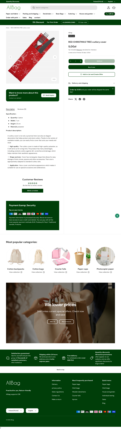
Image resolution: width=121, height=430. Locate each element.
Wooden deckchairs (79, 392)
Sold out (99, 61)
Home (7, 27)
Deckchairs (47, 14)
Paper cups (83, 269)
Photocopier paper (105, 269)
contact (37, 18)
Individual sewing (108, 396)
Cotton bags (38, 269)
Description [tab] (10, 109)
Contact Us (56, 396)
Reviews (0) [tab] (22, 109)
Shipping (79, 50)
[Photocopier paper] (105, 256)
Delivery (55, 384)
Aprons (74, 399)
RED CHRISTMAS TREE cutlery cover (20, 27)
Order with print (12, 18)
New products (66, 321)
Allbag (70, 32)
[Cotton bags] (38, 256)
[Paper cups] (82, 256)
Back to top (60, 369)
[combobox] (64, 7)
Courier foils (60, 269)
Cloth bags (76, 388)
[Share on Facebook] (80, 99)
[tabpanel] (32, 142)
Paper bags (76, 384)
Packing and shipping (30, 14)
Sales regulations (58, 392)
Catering (71, 14)
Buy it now (91, 67)
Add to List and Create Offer (93, 74)
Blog (30, 18)
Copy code (83, 22)
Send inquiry (50, 95)
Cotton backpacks (15, 269)
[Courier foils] (60, 256)
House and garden (86, 14)
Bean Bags (60, 14)
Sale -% (52, 321)
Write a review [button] (32, 191)
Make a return (56, 399)
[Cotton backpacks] (15, 256)
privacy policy (57, 388)
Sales (25, 18)
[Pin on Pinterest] (84, 99)
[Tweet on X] (76, 99)
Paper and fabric (12, 14)
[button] (117, 215)
